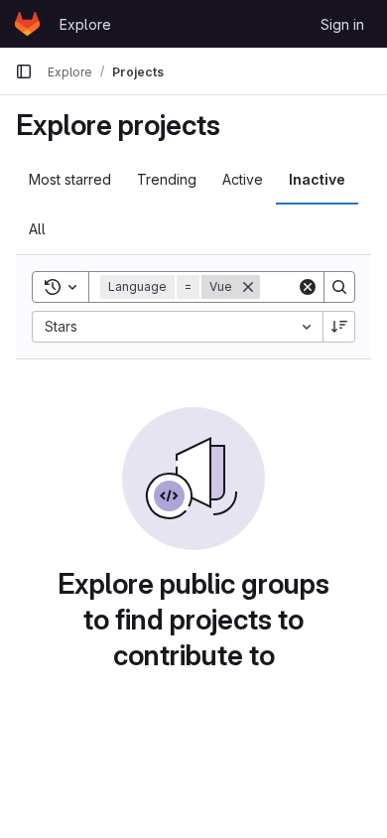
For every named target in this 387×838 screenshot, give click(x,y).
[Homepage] (27, 24)
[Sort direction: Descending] (339, 327)
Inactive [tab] (317, 179)
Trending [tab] (166, 179)
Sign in (342, 24)
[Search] (339, 287)
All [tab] (37, 228)
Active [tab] (242, 179)
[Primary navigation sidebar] (24, 71)
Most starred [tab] (70, 179)
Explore (85, 24)
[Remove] (248, 287)
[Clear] (308, 287)
